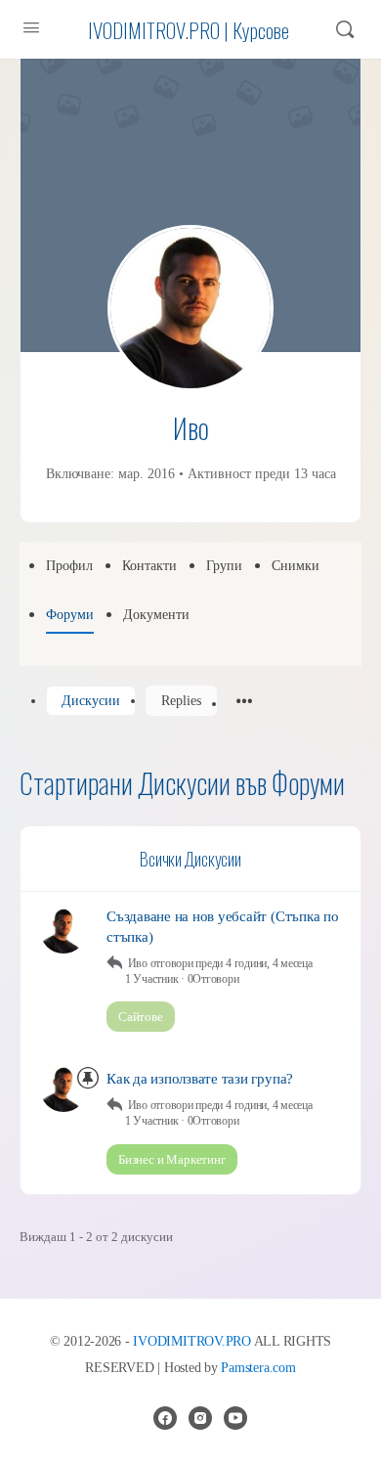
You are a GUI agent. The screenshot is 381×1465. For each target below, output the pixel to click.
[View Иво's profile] (63, 930)
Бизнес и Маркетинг (172, 1159)
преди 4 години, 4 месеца (253, 963)
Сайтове (140, 1016)
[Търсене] (345, 29)
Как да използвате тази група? (199, 1079)
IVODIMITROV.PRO (191, 1341)
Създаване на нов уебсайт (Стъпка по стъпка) (222, 927)
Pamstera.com (258, 1367)
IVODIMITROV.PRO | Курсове (188, 30)
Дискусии (91, 700)
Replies (181, 700)
